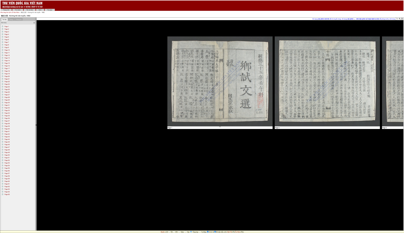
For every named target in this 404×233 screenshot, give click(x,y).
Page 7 (7, 42)
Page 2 (7, 29)
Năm (40, 10)
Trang (11, 19)
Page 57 (7, 173)
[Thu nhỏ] (400, 19)
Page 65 (7, 194)
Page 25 (7, 89)
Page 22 (7, 81)
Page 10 (7, 50)
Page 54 (7, 165)
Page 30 (7, 102)
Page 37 (7, 121)
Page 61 (7, 184)
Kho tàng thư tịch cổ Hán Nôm (10, 12)
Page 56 (7, 171)
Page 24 (7, 87)
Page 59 (7, 179)
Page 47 (7, 147)
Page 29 (7, 100)
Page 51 (7, 158)
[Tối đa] (402, 19)
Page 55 (7, 168)
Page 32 (7, 108)
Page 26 (7, 92)
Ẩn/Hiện (237, 232)
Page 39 (7, 126)
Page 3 (7, 32)
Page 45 (7, 142)
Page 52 (7, 160)
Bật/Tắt (229, 232)
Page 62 (7, 186)
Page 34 (7, 113)
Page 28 (7, 97)
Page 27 (7, 95)
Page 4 (7, 34)
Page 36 (7, 118)
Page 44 (7, 139)
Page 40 (7, 129)
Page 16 (7, 66)
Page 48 (7, 150)
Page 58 (7, 176)
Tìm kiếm (18, 10)
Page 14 (7, 61)
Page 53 (7, 163)
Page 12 (7, 55)
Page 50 (7, 155)
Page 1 (7, 26)
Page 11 (7, 53)
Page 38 (7, 123)
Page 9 (7, 47)
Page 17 (7, 68)
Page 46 (7, 144)
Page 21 (7, 79)
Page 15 (7, 63)
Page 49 (7, 152)
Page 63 (7, 189)
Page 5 (7, 37)
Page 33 (7, 110)
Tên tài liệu (29, 10)
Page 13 (7, 58)
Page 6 (7, 40)
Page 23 (7, 84)
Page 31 (7, 105)
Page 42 (7, 134)
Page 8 (7, 45)
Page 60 (7, 181)
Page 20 (7, 76)
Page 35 (7, 116)
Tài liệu (4, 19)
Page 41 (7, 131)
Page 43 (7, 137)
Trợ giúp (49, 10)
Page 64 (7, 192)
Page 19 (7, 74)
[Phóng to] (397, 19)
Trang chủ (6, 10)
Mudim (163, 232)
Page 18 (7, 71)
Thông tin (18, 19)
